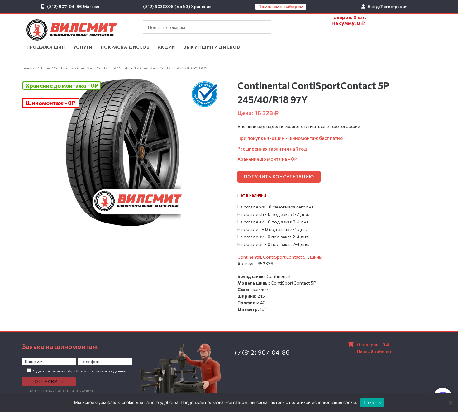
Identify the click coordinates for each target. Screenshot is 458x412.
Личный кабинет (374, 351)
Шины (45, 68)
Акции (166, 47)
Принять (372, 402)
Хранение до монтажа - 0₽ (62, 85)
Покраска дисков (125, 47)
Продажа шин (45, 47)
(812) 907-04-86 (64, 6)
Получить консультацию (279, 176)
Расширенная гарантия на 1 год (272, 148)
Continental (64, 68)
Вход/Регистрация (388, 6)
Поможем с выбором (280, 6)
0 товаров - (373, 344)
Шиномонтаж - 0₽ (50, 102)
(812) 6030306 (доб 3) (166, 6)
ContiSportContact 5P (96, 68)
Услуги (83, 47)
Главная (29, 68)
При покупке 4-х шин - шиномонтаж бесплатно (290, 138)
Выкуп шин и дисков (211, 47)
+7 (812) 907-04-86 (261, 352)
